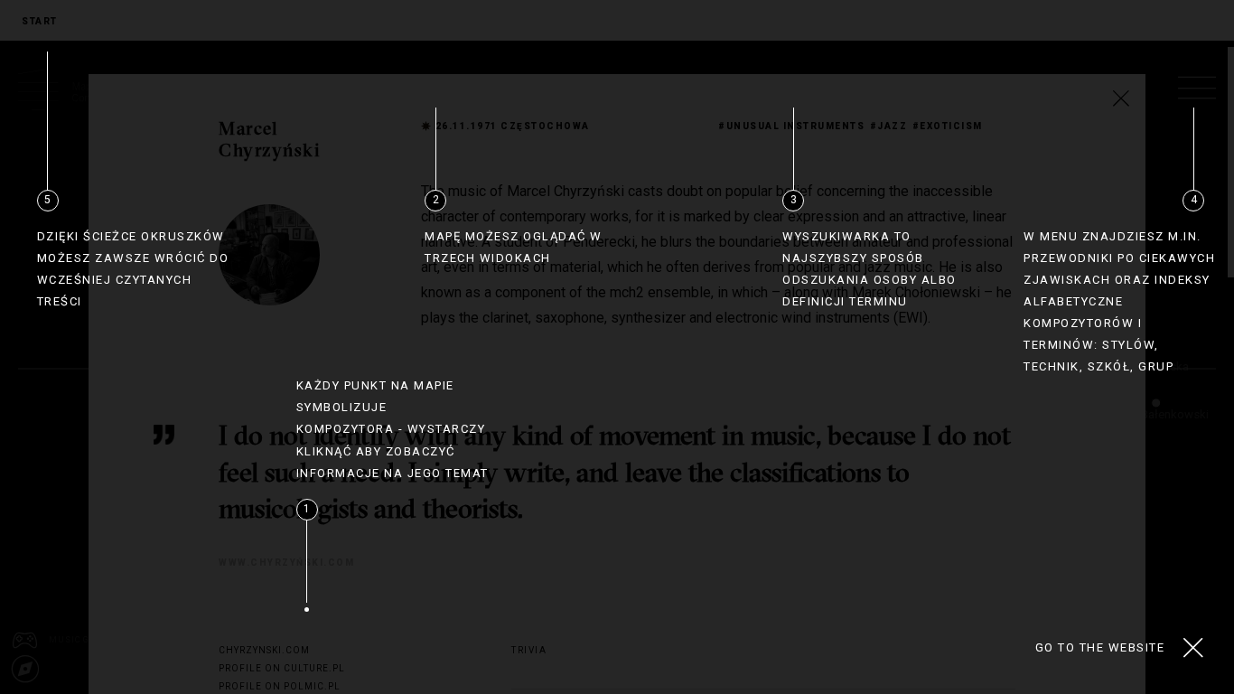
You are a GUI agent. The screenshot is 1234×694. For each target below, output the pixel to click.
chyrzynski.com (264, 650)
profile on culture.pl (282, 668)
